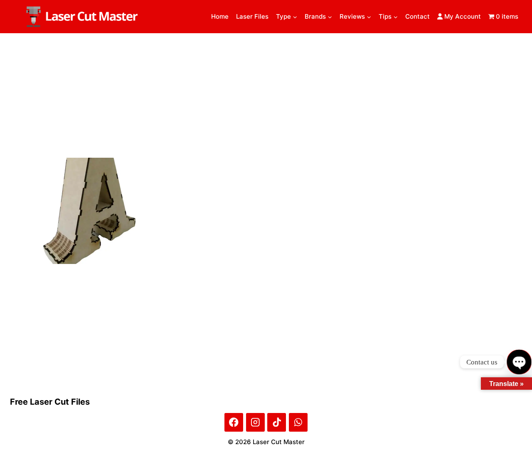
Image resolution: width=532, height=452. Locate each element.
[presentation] (90, 211)
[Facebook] (233, 422)
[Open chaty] (519, 361)
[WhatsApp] (298, 422)
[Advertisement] (266, 95)
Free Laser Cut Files (50, 402)
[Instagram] (255, 422)
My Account (462, 16)
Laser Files (252, 16)
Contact (417, 16)
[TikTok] (276, 422)
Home (220, 16)
